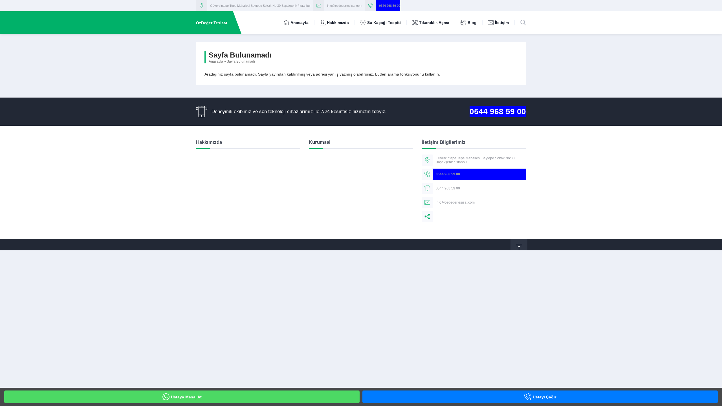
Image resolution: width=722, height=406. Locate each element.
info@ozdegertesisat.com (344, 5)
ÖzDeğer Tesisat (211, 23)
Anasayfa (216, 61)
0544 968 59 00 (389, 5)
